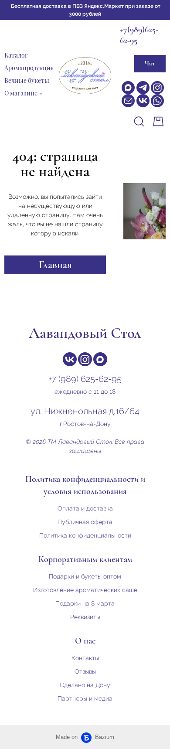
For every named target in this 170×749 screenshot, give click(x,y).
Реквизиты (85, 616)
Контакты (85, 657)
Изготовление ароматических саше (85, 589)
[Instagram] (157, 87)
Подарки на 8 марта (85, 603)
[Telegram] (143, 87)
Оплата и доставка (85, 508)
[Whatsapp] (157, 100)
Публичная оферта (85, 521)
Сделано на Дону (85, 684)
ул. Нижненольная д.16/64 (85, 411)
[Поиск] (139, 121)
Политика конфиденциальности (85, 535)
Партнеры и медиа (85, 698)
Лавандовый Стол (85, 333)
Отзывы (85, 671)
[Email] (128, 100)
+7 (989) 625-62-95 (85, 379)
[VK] (143, 100)
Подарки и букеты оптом (85, 576)
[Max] (128, 87)
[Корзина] (159, 121)
